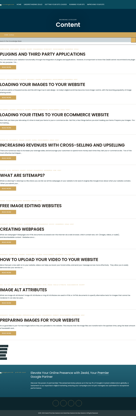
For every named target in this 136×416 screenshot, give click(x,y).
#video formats (31, 254)
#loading (12, 110)
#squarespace (38, 49)
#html (9, 170)
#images (3, 79)
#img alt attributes (12, 79)
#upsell (34, 140)
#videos (39, 254)
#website (56, 315)
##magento (4, 224)
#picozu (34, 201)
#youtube (67, 254)
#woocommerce (58, 49)
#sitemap (30, 170)
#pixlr (40, 201)
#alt (1, 285)
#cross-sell (4, 140)
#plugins (23, 49)
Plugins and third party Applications (42, 54)
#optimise (18, 315)
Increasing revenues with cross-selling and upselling (62, 145)
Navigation (4, 346)
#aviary (2, 201)
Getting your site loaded (56, 4)
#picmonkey (26, 201)
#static (51, 224)
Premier (103, 373)
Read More (6, 67)
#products (20, 110)
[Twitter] (71, 403)
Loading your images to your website (42, 84)
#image (49, 285)
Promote (3, 358)
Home (19, 4)
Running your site (77, 4)
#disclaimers (14, 49)
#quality (23, 79)
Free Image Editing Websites (31, 206)
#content (12, 224)
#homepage (27, 224)
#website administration (40, 110)
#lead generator (72, 285)
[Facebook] (79, 403)
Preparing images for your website (40, 320)
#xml (54, 170)
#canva (8, 201)
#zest (76, 79)
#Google (3, 170)
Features (3, 352)
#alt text (7, 285)
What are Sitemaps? (22, 175)
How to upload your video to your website (49, 260)
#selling (21, 140)
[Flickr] (56, 403)
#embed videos (13, 254)
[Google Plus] (63, 403)
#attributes (28, 285)
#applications (4, 49)
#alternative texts (17, 285)
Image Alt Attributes (23, 290)
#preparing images (29, 315)
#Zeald (76, 49)
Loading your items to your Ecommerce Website (54, 115)
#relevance (31, 79)
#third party (48, 49)
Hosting (3, 355)
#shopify (29, 49)
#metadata (15, 170)
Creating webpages (22, 229)
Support (3, 349)
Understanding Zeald (33, 4)
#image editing (17, 201)
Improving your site (95, 4)
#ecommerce (4, 110)
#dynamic (19, 224)
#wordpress (69, 49)
